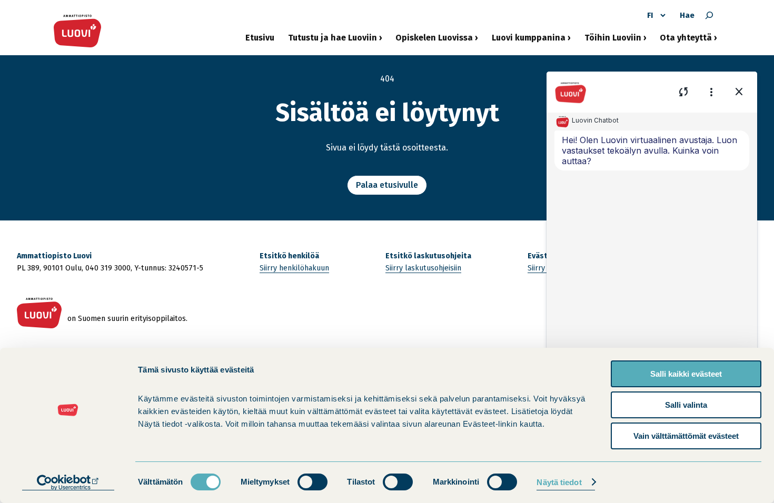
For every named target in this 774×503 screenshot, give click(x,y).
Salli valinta (686, 404)
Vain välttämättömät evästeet (686, 435)
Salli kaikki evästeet (686, 373)
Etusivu (259, 38)
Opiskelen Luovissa (434, 41)
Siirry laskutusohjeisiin (423, 268)
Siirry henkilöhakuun (294, 268)
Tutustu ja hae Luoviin (332, 41)
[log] (652, 257)
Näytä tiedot (559, 482)
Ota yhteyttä (686, 41)
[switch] (312, 482)
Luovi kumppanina (528, 41)
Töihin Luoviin (612, 41)
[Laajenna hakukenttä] (709, 15)
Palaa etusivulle (387, 185)
